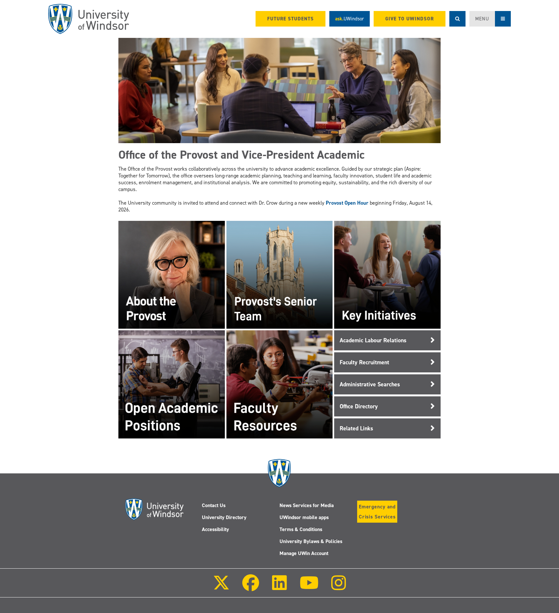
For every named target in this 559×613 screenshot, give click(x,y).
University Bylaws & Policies (311, 541)
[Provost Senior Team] (279, 274)
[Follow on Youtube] (309, 587)
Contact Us (213, 505)
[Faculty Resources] (279, 383)
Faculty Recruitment (364, 362)
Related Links (356, 428)
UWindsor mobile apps (304, 517)
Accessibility (215, 529)
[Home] (88, 19)
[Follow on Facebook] (250, 587)
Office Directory (359, 406)
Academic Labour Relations (373, 340)
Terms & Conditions (301, 529)
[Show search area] (457, 19)
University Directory (224, 517)
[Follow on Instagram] (338, 587)
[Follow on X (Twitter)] (221, 587)
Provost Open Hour (347, 202)
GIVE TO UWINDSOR (409, 19)
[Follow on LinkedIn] (279, 587)
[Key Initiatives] (387, 274)
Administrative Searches (370, 384)
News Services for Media (307, 505)
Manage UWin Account (304, 553)
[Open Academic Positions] (171, 383)
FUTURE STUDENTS (290, 19)
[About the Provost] (171, 274)
